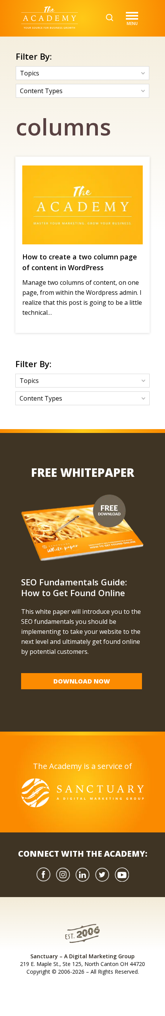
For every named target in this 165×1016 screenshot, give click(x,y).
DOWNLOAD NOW (81, 681)
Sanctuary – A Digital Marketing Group (82, 956)
